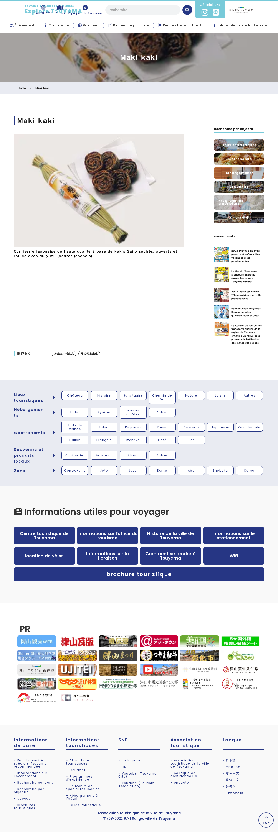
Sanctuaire (133, 395)
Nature (191, 395)
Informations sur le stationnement (233, 535)
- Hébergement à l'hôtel (82, 797)
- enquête (179, 782)
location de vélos (44, 556)
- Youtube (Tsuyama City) (137, 775)
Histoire (104, 395)
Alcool (133, 455)
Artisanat (104, 455)
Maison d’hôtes (133, 412)
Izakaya (133, 440)
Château (75, 395)
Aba (191, 470)
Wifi (234, 556)
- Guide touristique (83, 805)
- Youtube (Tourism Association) (136, 784)
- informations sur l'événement (30, 774)
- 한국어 (229, 786)
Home (22, 88)
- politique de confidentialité (183, 774)
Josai (133, 470)
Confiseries (75, 455)
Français (103, 440)
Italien (75, 440)
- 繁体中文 (231, 780)
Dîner (162, 427)
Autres (249, 395)
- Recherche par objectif (29, 790)
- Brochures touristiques (24, 806)
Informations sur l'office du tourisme (107, 535)
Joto (104, 470)
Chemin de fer (162, 397)
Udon (104, 427)
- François (233, 793)
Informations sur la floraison (107, 556)
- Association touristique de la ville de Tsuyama (189, 763)
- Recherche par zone (34, 782)
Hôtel (75, 412)
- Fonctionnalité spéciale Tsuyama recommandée (30, 763)
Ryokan (104, 412)
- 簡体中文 (231, 773)
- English (232, 767)
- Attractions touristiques (78, 762)
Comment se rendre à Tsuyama (171, 556)
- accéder (23, 798)
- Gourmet (76, 770)
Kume (249, 470)
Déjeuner (133, 427)
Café (162, 440)
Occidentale (249, 427)
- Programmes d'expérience (79, 778)
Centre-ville (75, 470)
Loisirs (220, 395)
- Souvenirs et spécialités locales (83, 787)
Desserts (191, 427)
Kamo (162, 470)
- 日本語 (229, 760)
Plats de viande (75, 427)
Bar (191, 440)
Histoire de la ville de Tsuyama (170, 535)
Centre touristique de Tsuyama (44, 535)
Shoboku (220, 470)
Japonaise (220, 427)
